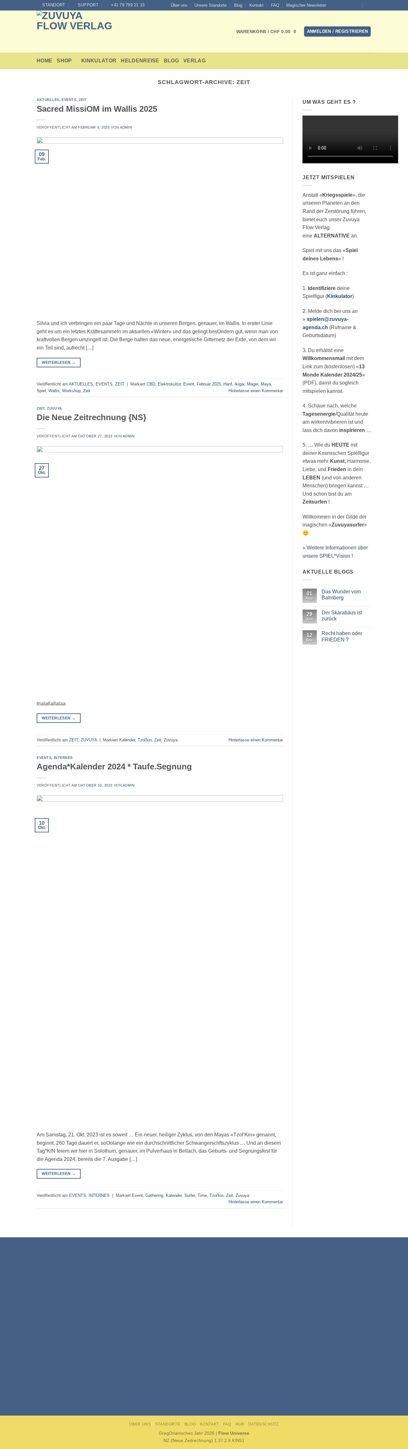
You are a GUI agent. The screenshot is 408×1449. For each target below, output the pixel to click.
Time (202, 1195)
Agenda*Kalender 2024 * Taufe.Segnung (114, 766)
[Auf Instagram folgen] (339, 5)
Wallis (54, 390)
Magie (252, 384)
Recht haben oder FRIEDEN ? (341, 636)
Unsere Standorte (210, 5)
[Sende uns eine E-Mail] (345, 5)
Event (188, 384)
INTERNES (63, 758)
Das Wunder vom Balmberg (341, 594)
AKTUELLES (48, 100)
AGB (240, 1424)
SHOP (64, 60)
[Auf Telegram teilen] (215, 1387)
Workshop (71, 390)
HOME (44, 60)
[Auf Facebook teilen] (192, 1387)
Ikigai (239, 384)
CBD (151, 384)
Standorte (167, 1424)
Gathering (154, 1195)
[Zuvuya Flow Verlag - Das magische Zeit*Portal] (79, 32)
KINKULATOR (98, 60)
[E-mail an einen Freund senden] (204, 1387)
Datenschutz (263, 1424)
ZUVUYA (54, 408)
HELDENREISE (140, 60)
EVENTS (69, 100)
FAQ (275, 5)
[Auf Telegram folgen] (357, 5)
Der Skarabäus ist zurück (341, 615)
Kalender (127, 740)
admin (126, 127)
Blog (238, 5)
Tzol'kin (145, 740)
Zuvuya (171, 740)
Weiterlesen (59, 362)
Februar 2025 (209, 384)
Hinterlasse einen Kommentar (256, 390)
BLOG (171, 60)
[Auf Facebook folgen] (333, 5)
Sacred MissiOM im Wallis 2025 (97, 108)
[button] (306, 5)
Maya (266, 384)
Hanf (227, 384)
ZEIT (83, 100)
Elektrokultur (169, 384)
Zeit (86, 390)
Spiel (41, 390)
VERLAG (194, 60)
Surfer (189, 1195)
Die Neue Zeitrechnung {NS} (91, 417)
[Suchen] (369, 5)
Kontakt (256, 5)
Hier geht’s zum (206, 1370)
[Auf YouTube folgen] (351, 5)
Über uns (179, 5)
